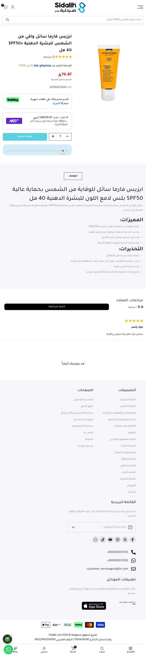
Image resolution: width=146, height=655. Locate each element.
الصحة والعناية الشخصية (122, 419)
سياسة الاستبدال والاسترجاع (77, 413)
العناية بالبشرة (128, 399)
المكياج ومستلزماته (125, 426)
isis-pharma (42, 66)
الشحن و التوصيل (83, 399)
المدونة (89, 439)
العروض (131, 485)
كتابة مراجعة (56, 306)
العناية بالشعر (128, 406)
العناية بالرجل (128, 472)
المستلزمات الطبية (125, 452)
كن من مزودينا (85, 446)
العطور (132, 432)
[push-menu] (140, 7)
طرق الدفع (87, 406)
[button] (63, 57)
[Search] (7, 19)
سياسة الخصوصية (82, 426)
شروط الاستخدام (83, 419)
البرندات (132, 492)
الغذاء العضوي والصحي (123, 439)
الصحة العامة (128, 446)
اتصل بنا (88, 432)
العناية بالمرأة (128, 459)
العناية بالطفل (128, 465)
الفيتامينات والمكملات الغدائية (119, 413)
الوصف (73, 176)
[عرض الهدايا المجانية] (7, 639)
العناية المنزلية (128, 479)
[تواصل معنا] (8, 649)
